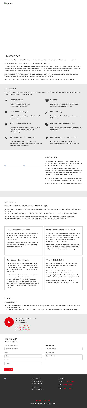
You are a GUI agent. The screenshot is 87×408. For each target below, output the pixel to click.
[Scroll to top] (83, 404)
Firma (6, 352)
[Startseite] (11, 4)
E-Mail (6, 360)
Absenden (9, 369)
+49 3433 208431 (26, 326)
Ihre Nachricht (49, 352)
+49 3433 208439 (23, 328)
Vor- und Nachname (10, 345)
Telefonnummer (50, 345)
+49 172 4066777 (24, 330)
